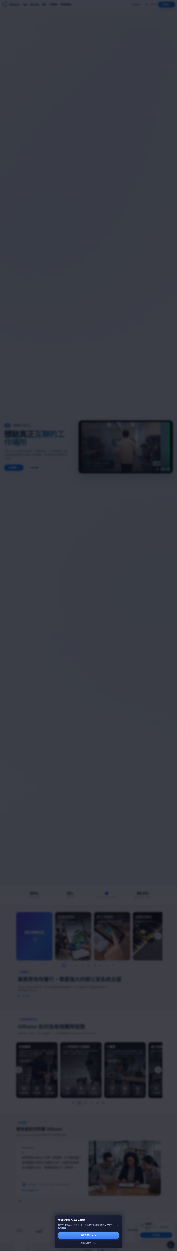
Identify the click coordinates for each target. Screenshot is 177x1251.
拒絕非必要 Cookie (88, 1243)
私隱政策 (62, 1228)
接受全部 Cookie (88, 1235)
